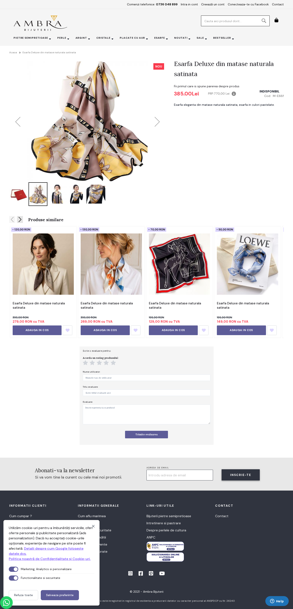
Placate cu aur (132, 38)
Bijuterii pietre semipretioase (168, 516)
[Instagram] (131, 574)
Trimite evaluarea (147, 434)
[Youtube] (162, 574)
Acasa (13, 52)
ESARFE (159, 38)
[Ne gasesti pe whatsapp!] (6, 602)
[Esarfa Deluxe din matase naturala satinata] (43, 264)
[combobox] (235, 20)
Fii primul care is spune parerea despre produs (206, 86)
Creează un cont (213, 4)
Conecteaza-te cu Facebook (248, 4)
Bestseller (222, 38)
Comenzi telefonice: (152, 4)
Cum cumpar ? (20, 516)
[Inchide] (93, 526)
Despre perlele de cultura (166, 530)
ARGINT (81, 38)
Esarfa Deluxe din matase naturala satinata (39, 305)
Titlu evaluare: (90, 386)
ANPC (150, 537)
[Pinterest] (151, 574)
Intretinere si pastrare (163, 523)
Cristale (103, 38)
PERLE (61, 38)
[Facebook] (141, 574)
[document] (51, 562)
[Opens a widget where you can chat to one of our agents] (277, 601)
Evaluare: (88, 401)
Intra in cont (189, 4)
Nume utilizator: (91, 371)
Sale (200, 38)
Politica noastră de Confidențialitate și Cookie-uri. (50, 559)
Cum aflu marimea (92, 516)
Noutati (180, 38)
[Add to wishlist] (67, 330)
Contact (278, 4)
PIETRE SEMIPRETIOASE (31, 38)
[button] (17, 121)
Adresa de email (157, 467)
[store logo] (40, 23)
